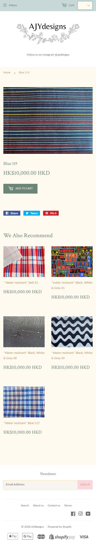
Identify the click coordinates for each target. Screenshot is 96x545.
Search (25, 505)
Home (6, 72)
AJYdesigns (37, 526)
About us (38, 505)
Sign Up (85, 484)
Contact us (54, 505)
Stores (68, 505)
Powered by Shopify (59, 526)
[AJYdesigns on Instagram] (80, 514)
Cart (71, 5)
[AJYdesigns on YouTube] (88, 514)
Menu (13, 5)
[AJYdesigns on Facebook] (73, 514)
